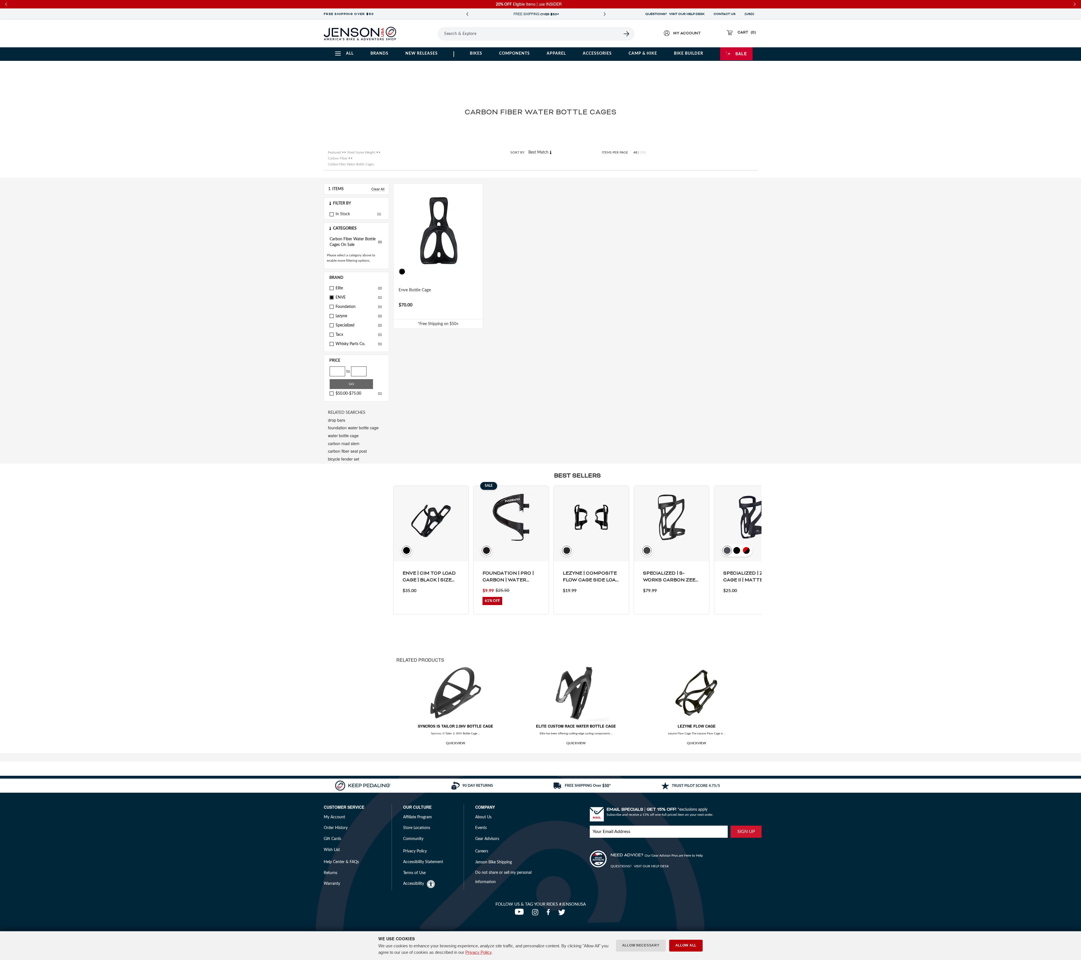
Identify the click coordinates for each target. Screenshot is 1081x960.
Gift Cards (332, 839)
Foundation (359, 307)
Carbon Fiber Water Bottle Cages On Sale (356, 242)
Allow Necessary (641, 945)
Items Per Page (615, 152)
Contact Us (725, 14)
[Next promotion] (604, 14)
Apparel (556, 53)
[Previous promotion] (467, 14)
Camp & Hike (643, 53)
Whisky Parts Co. (359, 344)
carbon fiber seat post (347, 451)
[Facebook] (549, 914)
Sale (741, 53)
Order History (336, 828)
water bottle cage (343, 435)
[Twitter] (562, 914)
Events (481, 828)
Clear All (378, 188)
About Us (483, 817)
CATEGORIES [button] (345, 228)
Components (514, 53)
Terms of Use (414, 873)
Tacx (359, 335)
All (350, 53)
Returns (330, 873)
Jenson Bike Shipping (493, 862)
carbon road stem (343, 443)
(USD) (750, 14)
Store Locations (416, 828)
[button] (356, 203)
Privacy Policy (478, 952)
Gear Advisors (487, 839)
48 (635, 152)
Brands (379, 53)
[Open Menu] (422, 33)
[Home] (360, 33)
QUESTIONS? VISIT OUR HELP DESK (675, 14)
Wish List (332, 850)
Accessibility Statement (423, 862)
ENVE (359, 297)
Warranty (332, 884)
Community (413, 839)
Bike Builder (688, 53)
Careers (481, 851)
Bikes (476, 53)
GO (351, 384)
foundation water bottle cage (353, 427)
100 (643, 152)
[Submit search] (627, 34)
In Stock (343, 214)
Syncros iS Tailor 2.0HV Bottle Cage (455, 726)
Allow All (685, 945)
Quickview (455, 743)
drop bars (336, 420)
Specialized (359, 325)
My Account (334, 817)
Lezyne (359, 316)
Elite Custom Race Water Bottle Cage (576, 726)
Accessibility (413, 884)
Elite (359, 288)
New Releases (421, 53)
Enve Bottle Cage (415, 290)
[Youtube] (520, 914)
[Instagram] (536, 914)
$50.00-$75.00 (359, 393)
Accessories (597, 53)
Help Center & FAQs (341, 862)
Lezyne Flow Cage (697, 726)
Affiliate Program (417, 817)
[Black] (402, 271)
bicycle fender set (343, 459)
